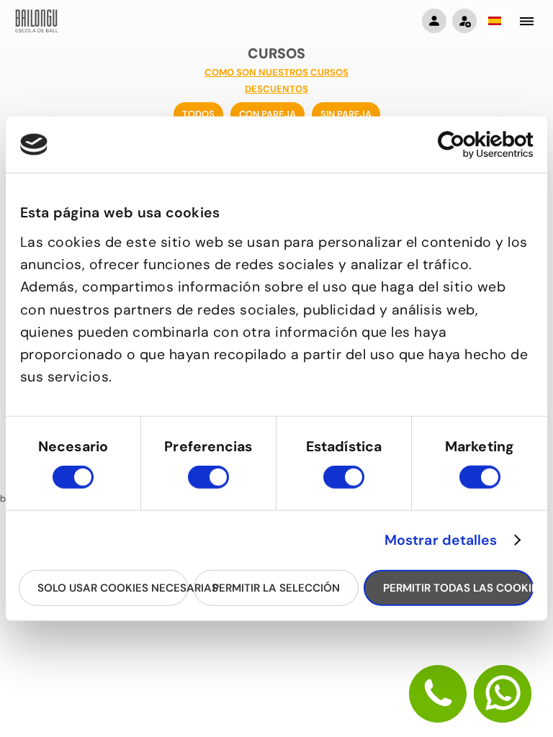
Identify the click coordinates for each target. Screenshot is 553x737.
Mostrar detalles (441, 540)
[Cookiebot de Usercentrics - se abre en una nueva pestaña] (471, 144)
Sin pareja (346, 114)
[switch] (208, 484)
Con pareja (267, 114)
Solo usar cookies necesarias (112, 587)
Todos (198, 114)
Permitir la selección (276, 587)
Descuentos (276, 89)
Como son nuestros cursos (276, 72)
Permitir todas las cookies (458, 587)
